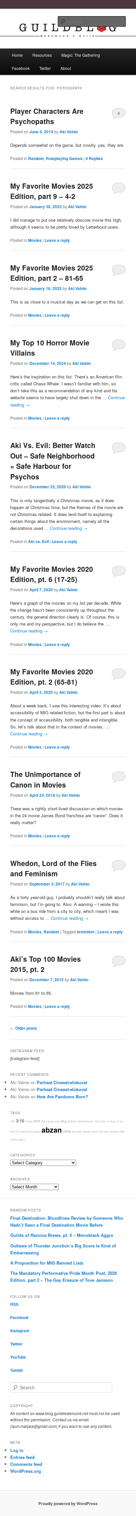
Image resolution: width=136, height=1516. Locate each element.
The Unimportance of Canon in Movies (45, 779)
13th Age (100, 1121)
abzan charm (90, 1131)
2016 (36, 1121)
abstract (77, 1131)
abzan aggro (17, 1139)
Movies (35, 240)
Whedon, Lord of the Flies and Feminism (53, 868)
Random (36, 158)
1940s (67, 1131)
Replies (94, 158)
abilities (72, 1121)
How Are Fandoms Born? (62, 1096)
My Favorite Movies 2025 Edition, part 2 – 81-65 (51, 273)
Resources (42, 55)
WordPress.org (25, 1471)
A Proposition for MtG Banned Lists (46, 1263)
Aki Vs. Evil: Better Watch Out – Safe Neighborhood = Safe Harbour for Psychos (52, 460)
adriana (113, 1131)
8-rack (28, 1121)
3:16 (20, 1120)
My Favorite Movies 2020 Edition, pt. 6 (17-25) (51, 574)
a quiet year (53, 1121)
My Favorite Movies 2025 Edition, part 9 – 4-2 (51, 191)
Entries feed (22, 1457)
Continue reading (68, 528)
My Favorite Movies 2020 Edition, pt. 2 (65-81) (51, 676)
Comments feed (26, 1464)
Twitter (45, 68)
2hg (63, 1121)
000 (43, 1121)
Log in (16, 1450)
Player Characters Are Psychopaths (47, 116)
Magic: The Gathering (80, 55)
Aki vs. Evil (38, 541)
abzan (52, 1130)
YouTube (18, 1357)
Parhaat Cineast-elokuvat (62, 1082)
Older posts (23, 1028)
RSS (14, 1304)
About (65, 68)
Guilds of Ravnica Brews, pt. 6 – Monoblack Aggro (61, 1235)
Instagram (19, 1331)
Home (17, 55)
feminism (85, 932)
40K (12, 1121)
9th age (103, 1131)
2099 (121, 1131)
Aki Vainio (68, 132)
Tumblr (16, 1370)
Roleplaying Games (64, 158)
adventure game (31, 1131)
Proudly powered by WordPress (68, 1503)
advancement (86, 1121)
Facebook (21, 68)
